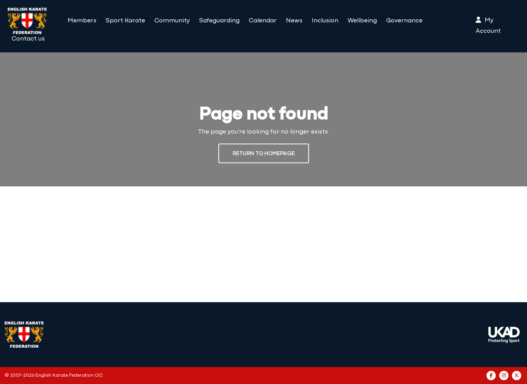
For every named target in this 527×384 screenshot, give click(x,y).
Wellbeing (362, 21)
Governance (404, 21)
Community (172, 21)
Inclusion (325, 21)
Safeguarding (219, 21)
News (294, 21)
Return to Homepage (264, 154)
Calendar (263, 21)
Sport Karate (125, 21)
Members (82, 21)
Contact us (28, 39)
